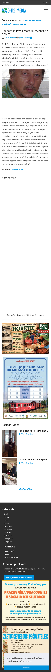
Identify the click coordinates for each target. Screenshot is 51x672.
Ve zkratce (8, 535)
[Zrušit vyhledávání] (47, 2)
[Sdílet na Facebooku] (31, 37)
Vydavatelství (9, 551)
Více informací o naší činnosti (19, 577)
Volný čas (7, 532)
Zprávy (6, 517)
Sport (6, 520)
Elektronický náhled (11, 557)
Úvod (4, 20)
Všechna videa (25, 489)
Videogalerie (8, 538)
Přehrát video (26, 434)
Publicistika (15, 20)
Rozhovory (8, 526)
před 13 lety (24, 37)
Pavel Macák (10, 37)
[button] (32, 661)
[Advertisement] (25, 107)
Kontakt (7, 554)
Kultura (6, 523)
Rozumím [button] (26, 668)
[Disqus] (25, 214)
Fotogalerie (8, 541)
